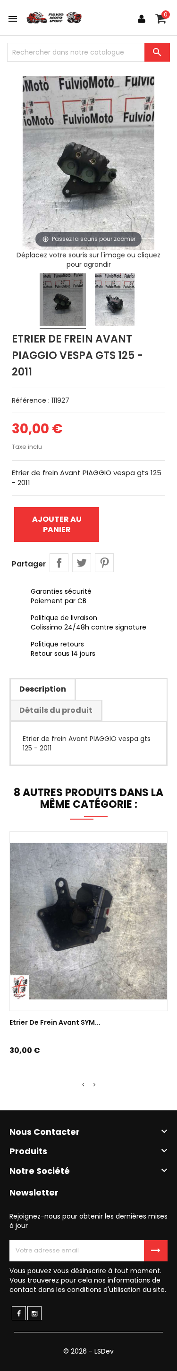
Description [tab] (42, 689)
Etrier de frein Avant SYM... (55, 1022)
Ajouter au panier (57, 524)
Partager (59, 562)
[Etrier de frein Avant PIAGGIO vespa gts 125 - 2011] (63, 301)
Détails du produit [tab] (56, 710)
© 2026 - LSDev (88, 1351)
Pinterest (104, 562)
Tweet (81, 562)
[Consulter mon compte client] (141, 19)
